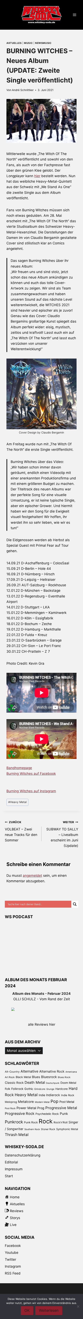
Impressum (14, 1169)
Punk (64, 1114)
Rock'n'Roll (60, 1122)
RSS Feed (13, 1273)
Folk (7, 1088)
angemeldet (32, 876)
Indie (42, 1095)
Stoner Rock (48, 1129)
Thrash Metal (16, 1134)
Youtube (11, 1253)
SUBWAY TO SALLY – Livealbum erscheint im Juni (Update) (62, 834)
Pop (54, 1101)
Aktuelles (14, 42)
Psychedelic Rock (47, 1113)
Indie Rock (67, 1095)
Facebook (13, 1246)
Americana (71, 1071)
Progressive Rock (19, 1113)
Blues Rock (64, 1077)
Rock (46, 1121)
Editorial (11, 1162)
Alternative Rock (51, 1071)
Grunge (50, 1089)
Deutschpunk (52, 1083)
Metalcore (26, 1102)
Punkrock (14, 1121)
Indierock (53, 1095)
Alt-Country (12, 1071)
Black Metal (23, 1077)
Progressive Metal (61, 1107)
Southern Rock (32, 1129)
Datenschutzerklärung (22, 1155)
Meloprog (11, 1101)
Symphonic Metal (67, 1129)
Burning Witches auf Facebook (31, 774)
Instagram (13, 1266)
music (28, 42)
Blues (36, 1077)
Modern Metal (42, 1102)
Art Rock (10, 1077)
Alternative (29, 1071)
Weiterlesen (49, 1310)
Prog (40, 1108)
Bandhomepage (19, 768)
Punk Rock (31, 1122)
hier (37, 176)
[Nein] (78, 1306)
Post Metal (66, 1102)
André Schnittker (23, 90)
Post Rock (10, 1108)
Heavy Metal (17, 802)
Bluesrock (49, 1077)
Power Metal (26, 1108)
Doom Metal (68, 1082)
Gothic (28, 1088)
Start (9, 1176)
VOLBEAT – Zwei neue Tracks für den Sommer (21, 831)
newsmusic (43, 42)
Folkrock (17, 1089)
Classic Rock (14, 1083)
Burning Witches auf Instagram (31, 791)
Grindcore (39, 1088)
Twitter (10, 1259)
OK (27, 1310)
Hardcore (61, 1088)
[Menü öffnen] (74, 15)
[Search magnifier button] (74, 904)
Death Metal (35, 1082)
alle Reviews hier (41, 1024)
